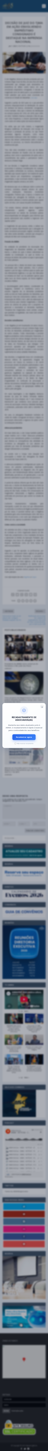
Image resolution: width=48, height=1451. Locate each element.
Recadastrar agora (24, 737)
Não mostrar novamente (25, 743)
